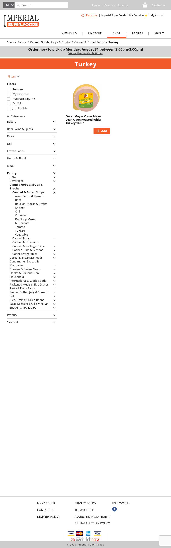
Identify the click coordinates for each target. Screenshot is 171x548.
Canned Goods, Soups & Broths (50, 42)
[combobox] (9, 5)
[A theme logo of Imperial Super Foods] (24, 28)
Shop (10, 42)
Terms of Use (84, 510)
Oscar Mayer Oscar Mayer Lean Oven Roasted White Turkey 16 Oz (84, 119)
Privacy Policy (85, 503)
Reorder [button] (92, 15)
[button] (53, 122)
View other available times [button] (85, 53)
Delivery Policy (48, 516)
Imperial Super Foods (113, 15)
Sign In (95, 5)
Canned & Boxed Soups (89, 42)
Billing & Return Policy (92, 523)
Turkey (114, 42)
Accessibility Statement (92, 516)
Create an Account (116, 5)
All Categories (16, 116)
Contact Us (45, 510)
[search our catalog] (18, 5)
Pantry (22, 42)
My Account (46, 503)
